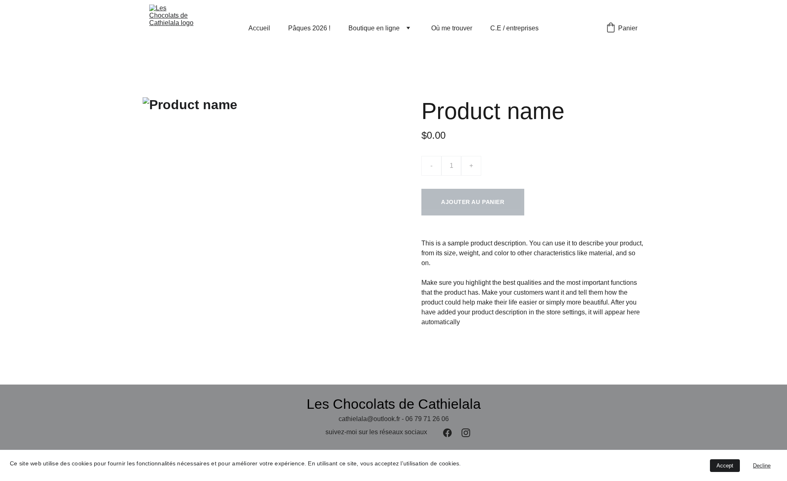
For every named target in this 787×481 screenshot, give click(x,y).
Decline (762, 466)
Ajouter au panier (473, 202)
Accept (724, 466)
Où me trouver (451, 28)
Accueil (259, 28)
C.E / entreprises (514, 28)
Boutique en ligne (374, 28)
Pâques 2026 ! (309, 28)
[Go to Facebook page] (447, 432)
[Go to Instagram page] (466, 432)
